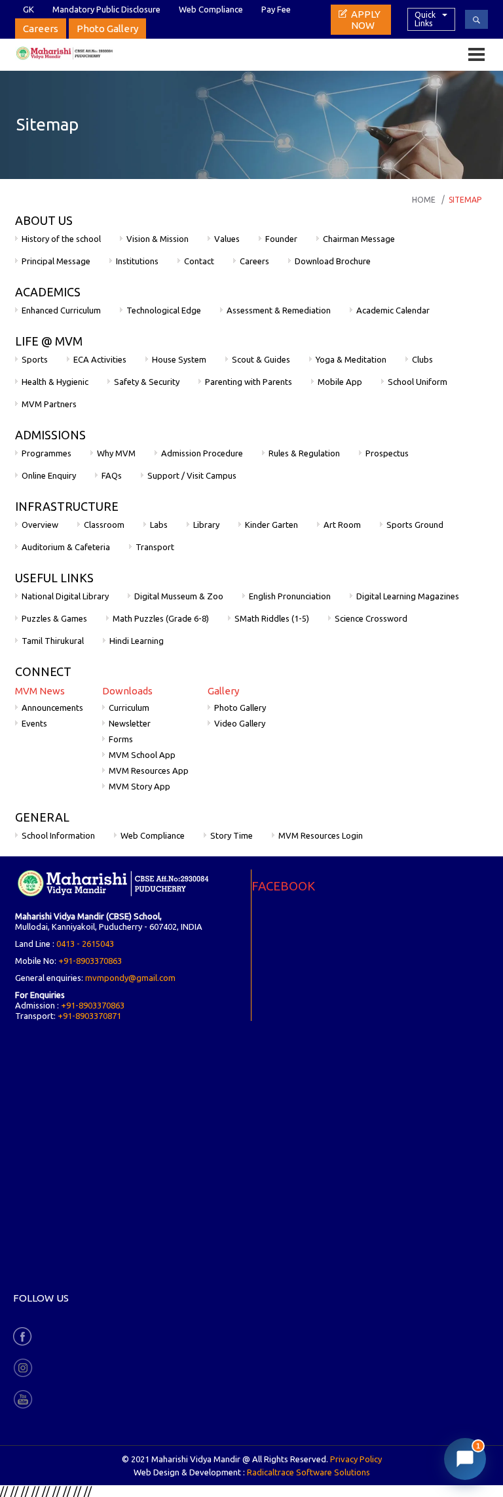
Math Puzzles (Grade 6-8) (161, 618)
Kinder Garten (271, 524)
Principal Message (56, 261)
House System (179, 359)
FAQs (112, 475)
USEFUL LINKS (54, 577)
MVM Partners (49, 404)
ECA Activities (99, 359)
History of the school (61, 238)
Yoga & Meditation (351, 359)
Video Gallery (239, 723)
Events (34, 723)
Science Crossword (371, 618)
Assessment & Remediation (279, 310)
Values (227, 238)
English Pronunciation (290, 596)
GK (28, 9)
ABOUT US (44, 220)
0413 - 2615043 (85, 943)
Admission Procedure (202, 453)
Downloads (127, 690)
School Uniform (417, 381)
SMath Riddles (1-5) (271, 618)
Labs (159, 524)
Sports (35, 359)
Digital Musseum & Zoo (178, 596)
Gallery (223, 690)
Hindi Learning (136, 640)
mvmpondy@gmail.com (130, 977)
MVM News (40, 690)
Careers (40, 28)
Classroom (104, 524)
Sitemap (465, 199)
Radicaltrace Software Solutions (308, 1472)
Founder (281, 238)
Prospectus (387, 453)
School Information (58, 835)
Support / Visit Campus (191, 475)
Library (206, 524)
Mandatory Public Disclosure (106, 9)
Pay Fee (276, 9)
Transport (155, 546)
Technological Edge (163, 310)
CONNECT (43, 671)
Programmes (46, 453)
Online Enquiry (49, 475)
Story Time (231, 835)
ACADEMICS (48, 291)
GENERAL (42, 817)
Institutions (137, 261)
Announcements (52, 707)
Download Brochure (333, 261)
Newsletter (130, 723)
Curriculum (129, 707)
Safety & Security (146, 381)
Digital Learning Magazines (407, 596)
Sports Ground (414, 524)
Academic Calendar (393, 310)
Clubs (422, 359)
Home (424, 199)
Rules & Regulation (304, 453)
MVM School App (142, 754)
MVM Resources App (149, 770)
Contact (199, 261)
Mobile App (340, 381)
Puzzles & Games (54, 618)
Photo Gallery (107, 28)
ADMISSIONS (50, 434)
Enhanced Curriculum (61, 310)
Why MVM (116, 453)
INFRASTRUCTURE (67, 506)
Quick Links (425, 19)
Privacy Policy (356, 1459)
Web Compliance (211, 9)
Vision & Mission (157, 238)
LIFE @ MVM (49, 341)
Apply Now (366, 20)
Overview (40, 524)
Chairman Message (359, 238)
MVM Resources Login (320, 835)
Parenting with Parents (248, 381)
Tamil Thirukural (53, 640)
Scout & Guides (261, 359)
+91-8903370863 (90, 960)
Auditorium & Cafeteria (66, 546)
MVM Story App (139, 786)
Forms (121, 739)
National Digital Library (65, 596)
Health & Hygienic (55, 381)
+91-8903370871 (89, 1015)
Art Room (342, 524)
